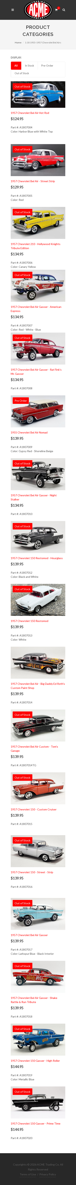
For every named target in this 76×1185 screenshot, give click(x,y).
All (16, 65)
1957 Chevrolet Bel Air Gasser (29, 935)
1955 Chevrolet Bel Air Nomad (29, 432)
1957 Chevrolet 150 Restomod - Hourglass (37, 558)
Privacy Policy (47, 1174)
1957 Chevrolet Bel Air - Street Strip (33, 181)
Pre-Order (47, 65)
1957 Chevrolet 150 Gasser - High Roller (35, 1060)
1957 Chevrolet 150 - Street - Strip (32, 872)
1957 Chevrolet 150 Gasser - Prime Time (35, 1123)
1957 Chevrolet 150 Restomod (29, 621)
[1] (56, 9)
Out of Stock (22, 73)
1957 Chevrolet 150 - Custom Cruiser (34, 809)
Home (18, 42)
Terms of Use (28, 1174)
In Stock (29, 65)
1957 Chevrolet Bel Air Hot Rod (30, 112)
